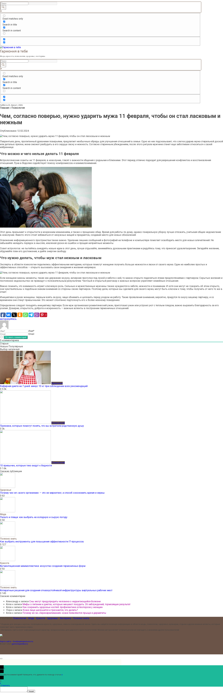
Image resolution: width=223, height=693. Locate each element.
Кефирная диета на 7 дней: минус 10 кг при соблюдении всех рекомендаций (44, 386)
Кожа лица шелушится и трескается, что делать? (50, 610)
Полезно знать (81, 618)
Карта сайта (5, 641)
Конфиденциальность (23, 641)
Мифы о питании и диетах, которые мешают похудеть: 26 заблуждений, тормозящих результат (76, 604)
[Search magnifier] (3, 7)
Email (31, 334)
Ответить (5, 685)
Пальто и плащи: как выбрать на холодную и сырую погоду (33, 517)
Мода (31, 618)
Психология (19, 618)
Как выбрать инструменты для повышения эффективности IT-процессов (42, 541)
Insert (31, 691)
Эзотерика (65, 618)
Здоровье (52, 618)
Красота (41, 618)
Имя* (31, 331)
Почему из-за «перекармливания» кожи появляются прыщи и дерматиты (64, 612)
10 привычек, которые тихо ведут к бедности (26, 465)
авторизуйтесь (8, 319)
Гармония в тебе (14, 51)
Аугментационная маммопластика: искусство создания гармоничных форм (42, 566)
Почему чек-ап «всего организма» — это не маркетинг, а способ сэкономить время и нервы (52, 492)
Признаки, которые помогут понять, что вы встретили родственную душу (42, 425)
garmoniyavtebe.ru (20, 644)
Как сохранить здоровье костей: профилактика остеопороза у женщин (62, 607)
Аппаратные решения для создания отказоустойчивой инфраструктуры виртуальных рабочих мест (56, 590)
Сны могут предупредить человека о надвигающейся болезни (65, 601)
